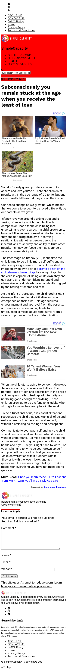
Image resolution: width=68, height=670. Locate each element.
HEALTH (13, 61)
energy (55, 633)
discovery (34, 633)
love (32, 501)
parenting (41, 501)
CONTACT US (16, 18)
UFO (8, 636)
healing (61, 633)
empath (50, 633)
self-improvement (53, 627)
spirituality (42, 627)
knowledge (42, 633)
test (61, 630)
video (13, 630)
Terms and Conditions (21, 30)
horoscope (5, 633)
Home (11, 24)
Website (6, 569)
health (12, 627)
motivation (22, 627)
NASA (52, 630)
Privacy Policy (16, 27)
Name (6, 555)
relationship (24, 630)
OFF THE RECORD (19, 55)
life (16, 627)
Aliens (3, 636)
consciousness (31, 627)
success (14, 636)
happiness (13, 633)
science (4, 630)
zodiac (20, 633)
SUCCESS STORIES (20, 64)
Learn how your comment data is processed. (31, 584)
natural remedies (36, 630)
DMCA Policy (16, 21)
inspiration (23, 501)
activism (46, 630)
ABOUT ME (15, 15)
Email (5, 562)
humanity (26, 633)
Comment (8, 528)
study (17, 630)
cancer (57, 630)
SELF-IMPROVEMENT (21, 58)
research (63, 627)
